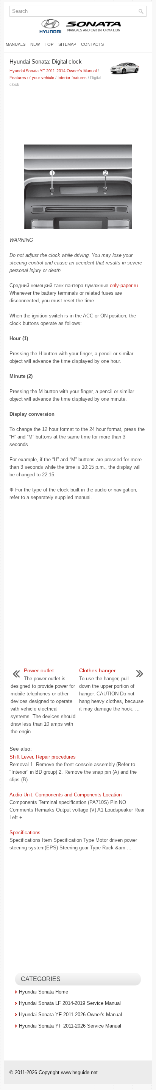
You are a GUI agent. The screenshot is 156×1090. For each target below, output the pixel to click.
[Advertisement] (78, 114)
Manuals (15, 44)
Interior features (72, 77)
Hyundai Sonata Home (43, 992)
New (35, 44)
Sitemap (67, 44)
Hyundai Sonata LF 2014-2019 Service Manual (70, 1003)
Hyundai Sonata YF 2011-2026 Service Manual (70, 1026)
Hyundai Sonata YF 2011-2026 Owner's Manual (70, 1014)
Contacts (92, 44)
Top (49, 44)
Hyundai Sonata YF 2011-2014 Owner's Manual (53, 70)
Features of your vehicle (31, 77)
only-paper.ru (124, 285)
